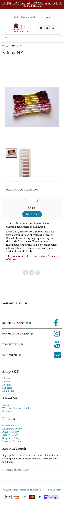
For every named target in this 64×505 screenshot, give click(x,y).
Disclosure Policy (12, 428)
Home (5, 46)
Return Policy (10, 435)
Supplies (7, 387)
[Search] (59, 37)
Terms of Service (11, 441)
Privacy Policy (10, 431)
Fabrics (6, 381)
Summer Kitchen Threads (24, 489)
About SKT (8, 391)
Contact (6, 411)
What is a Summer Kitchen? (17, 408)
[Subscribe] (58, 469)
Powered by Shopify (50, 489)
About (5, 405)
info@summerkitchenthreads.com (33, 17)
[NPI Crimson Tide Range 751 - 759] (32, 107)
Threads (6, 378)
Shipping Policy (11, 438)
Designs (6, 384)
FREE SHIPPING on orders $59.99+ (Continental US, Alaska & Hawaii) (32, 5)
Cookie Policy (10, 425)
